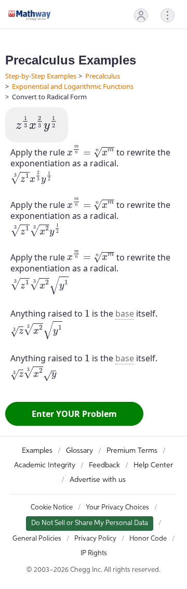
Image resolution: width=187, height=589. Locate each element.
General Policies (36, 538)
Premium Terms (131, 450)
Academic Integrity (44, 465)
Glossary (79, 450)
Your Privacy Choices (117, 507)
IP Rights (94, 553)
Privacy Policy (95, 538)
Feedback (104, 465)
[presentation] (37, 124)
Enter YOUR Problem (74, 414)
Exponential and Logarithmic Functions (72, 86)
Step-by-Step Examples (40, 76)
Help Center (153, 465)
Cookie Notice (52, 507)
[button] (141, 15)
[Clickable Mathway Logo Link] (29, 15)
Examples (37, 450)
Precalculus (102, 76)
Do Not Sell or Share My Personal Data (89, 523)
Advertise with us (98, 479)
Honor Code (148, 538)
